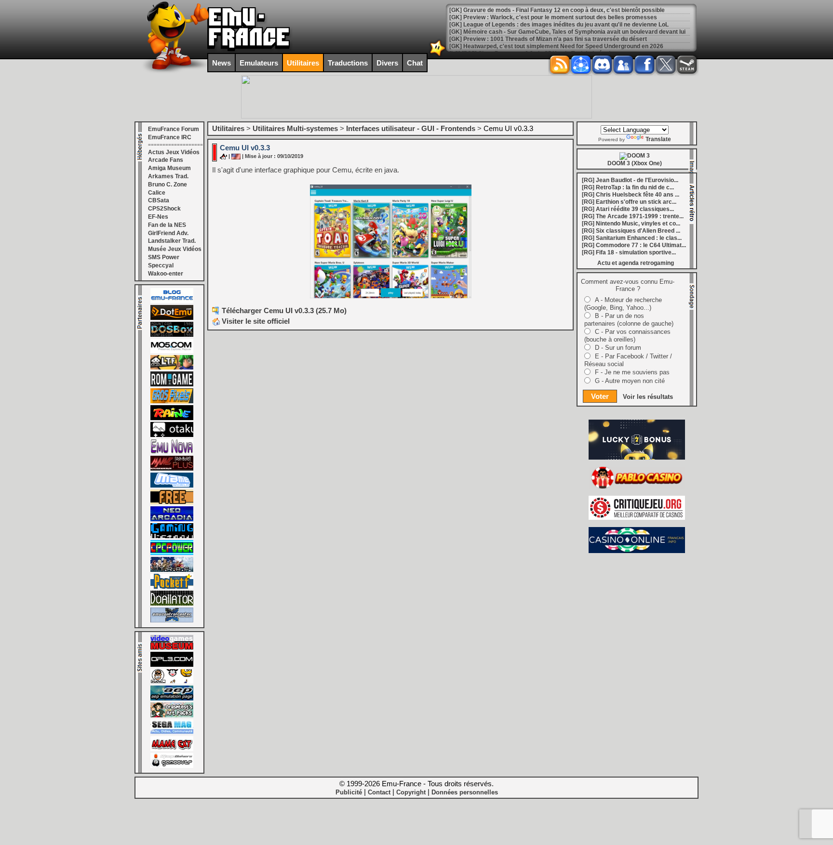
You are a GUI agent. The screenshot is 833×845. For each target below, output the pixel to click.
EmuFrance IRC (169, 137)
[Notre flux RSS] (559, 64)
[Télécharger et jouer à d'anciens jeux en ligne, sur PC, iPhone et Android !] (171, 318)
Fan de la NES (167, 225)
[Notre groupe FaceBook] (623, 64)
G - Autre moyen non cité (630, 380)
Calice (156, 192)
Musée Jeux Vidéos (175, 249)
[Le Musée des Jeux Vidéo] (171, 648)
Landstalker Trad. (172, 241)
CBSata (158, 200)
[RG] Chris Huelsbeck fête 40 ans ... (630, 194)
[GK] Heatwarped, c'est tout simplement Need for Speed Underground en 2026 (556, 39)
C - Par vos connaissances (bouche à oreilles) (627, 335)
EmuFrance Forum (173, 129)
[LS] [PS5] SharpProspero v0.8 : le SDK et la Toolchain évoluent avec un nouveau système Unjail (581, 46)
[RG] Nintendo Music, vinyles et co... (631, 223)
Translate (658, 139)
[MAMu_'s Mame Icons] (171, 681)
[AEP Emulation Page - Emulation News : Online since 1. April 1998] (171, 698)
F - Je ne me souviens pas (632, 372)
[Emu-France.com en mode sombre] (437, 55)
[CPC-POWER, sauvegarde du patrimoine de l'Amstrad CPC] (171, 553)
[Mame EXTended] (171, 749)
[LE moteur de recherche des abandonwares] (171, 502)
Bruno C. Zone (167, 184)
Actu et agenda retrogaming (635, 263)
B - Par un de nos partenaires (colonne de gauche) (628, 319)
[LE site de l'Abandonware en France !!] (171, 367)
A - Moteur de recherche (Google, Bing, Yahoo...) (623, 303)
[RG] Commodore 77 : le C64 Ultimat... (634, 245)
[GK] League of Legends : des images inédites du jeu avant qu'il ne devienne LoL (559, 17)
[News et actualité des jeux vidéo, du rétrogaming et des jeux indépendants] (171, 384)
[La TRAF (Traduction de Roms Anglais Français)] (171, 570)
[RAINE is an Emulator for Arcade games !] (171, 418)
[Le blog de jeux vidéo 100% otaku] (171, 435)
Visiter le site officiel (255, 321)
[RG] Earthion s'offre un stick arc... (629, 201)
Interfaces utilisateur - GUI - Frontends (410, 128)
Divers (387, 63)
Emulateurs (259, 63)
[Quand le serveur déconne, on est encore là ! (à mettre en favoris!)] (171, 301)
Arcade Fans (165, 160)
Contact (379, 792)
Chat (415, 63)
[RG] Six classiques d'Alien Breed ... (631, 230)
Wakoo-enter (165, 273)
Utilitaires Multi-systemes (295, 128)
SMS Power (163, 257)
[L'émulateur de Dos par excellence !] (171, 334)
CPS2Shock (164, 208)
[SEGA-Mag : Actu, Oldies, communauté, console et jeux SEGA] (171, 732)
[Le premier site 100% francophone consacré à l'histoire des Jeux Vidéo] (171, 401)
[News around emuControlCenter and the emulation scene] (171, 620)
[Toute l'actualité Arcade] (171, 519)
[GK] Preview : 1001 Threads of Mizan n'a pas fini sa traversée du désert (548, 31)
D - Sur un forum (618, 347)
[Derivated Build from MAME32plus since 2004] (171, 468)
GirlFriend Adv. (168, 233)
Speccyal (161, 265)
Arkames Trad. (168, 176)
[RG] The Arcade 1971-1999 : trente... (633, 216)
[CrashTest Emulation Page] (171, 715)
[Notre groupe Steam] (687, 64)
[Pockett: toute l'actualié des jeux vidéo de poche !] (171, 586)
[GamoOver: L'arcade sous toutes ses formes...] (171, 766)
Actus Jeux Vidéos (174, 152)
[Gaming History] (171, 536)
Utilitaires (303, 63)
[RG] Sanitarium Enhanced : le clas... (632, 238)
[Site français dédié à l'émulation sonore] (171, 664)
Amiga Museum (169, 168)
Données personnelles (464, 792)
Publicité (349, 792)
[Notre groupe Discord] (602, 64)
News (221, 63)
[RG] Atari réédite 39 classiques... (628, 209)
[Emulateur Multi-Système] (171, 603)
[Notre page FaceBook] (644, 64)
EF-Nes (158, 216)
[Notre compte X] (665, 64)
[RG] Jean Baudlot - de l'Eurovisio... (630, 180)
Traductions (348, 63)
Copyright (411, 792)
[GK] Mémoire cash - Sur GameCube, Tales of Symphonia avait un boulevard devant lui (567, 24)
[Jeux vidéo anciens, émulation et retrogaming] (171, 452)
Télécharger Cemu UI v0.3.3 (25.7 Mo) (284, 310)
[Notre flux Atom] (580, 64)
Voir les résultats (648, 396)
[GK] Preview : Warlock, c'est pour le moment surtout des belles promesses (553, 10)
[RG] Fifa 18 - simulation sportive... (629, 252)
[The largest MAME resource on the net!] (171, 485)
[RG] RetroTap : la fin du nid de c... (628, 187)
